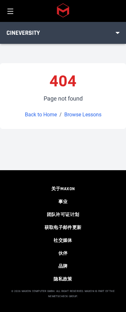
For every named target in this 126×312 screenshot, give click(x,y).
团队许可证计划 (63, 215)
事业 (63, 202)
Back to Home (41, 115)
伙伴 (63, 253)
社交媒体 (63, 240)
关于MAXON (63, 189)
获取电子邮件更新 (63, 227)
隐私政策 (63, 279)
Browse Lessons (82, 115)
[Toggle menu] (118, 33)
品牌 (63, 266)
